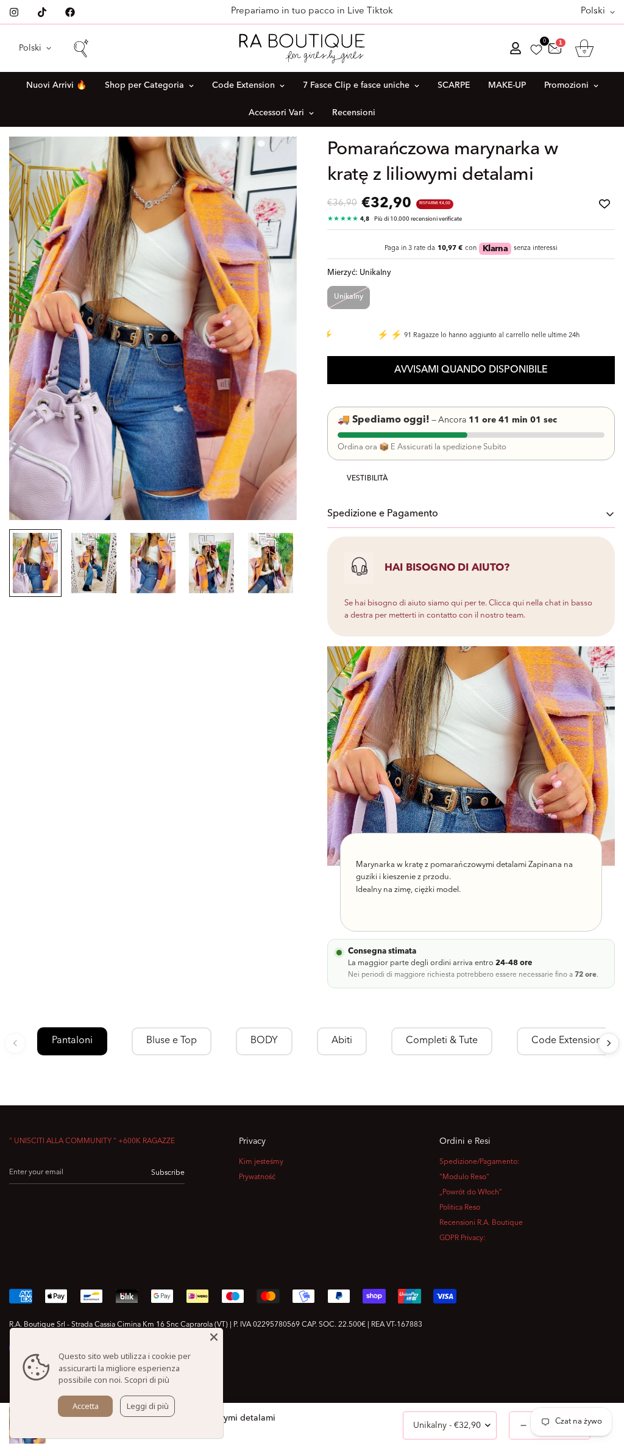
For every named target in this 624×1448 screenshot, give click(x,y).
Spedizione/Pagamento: (479, 1162)
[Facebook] (70, 12)
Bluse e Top (171, 1041)
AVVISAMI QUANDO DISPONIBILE (471, 370)
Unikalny (348, 297)
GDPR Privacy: (462, 1238)
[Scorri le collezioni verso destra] (608, 1043)
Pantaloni (72, 1041)
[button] (584, 48)
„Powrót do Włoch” (470, 1192)
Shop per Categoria (144, 85)
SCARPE (454, 85)
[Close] (214, 1337)
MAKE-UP (507, 85)
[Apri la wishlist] (536, 49)
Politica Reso (459, 1207)
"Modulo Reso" (464, 1177)
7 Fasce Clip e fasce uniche (356, 85)
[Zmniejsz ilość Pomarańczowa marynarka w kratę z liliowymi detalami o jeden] (523, 1425)
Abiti (342, 1041)
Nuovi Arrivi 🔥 (56, 85)
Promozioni (566, 85)
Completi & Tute (442, 1041)
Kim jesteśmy (261, 1162)
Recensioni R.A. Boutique (481, 1223)
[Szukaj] (80, 48)
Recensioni (353, 113)
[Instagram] (14, 12)
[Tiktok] (42, 12)
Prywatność (257, 1177)
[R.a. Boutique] (312, 48)
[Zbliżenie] (271, 162)
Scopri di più (146, 1379)
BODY (264, 1041)
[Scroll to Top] (600, 1382)
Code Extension (243, 85)
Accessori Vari (276, 113)
